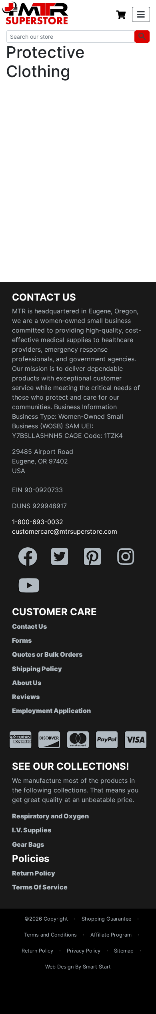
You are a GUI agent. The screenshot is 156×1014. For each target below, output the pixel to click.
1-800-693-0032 (37, 522)
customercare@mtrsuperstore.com (64, 531)
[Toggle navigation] (141, 14)
